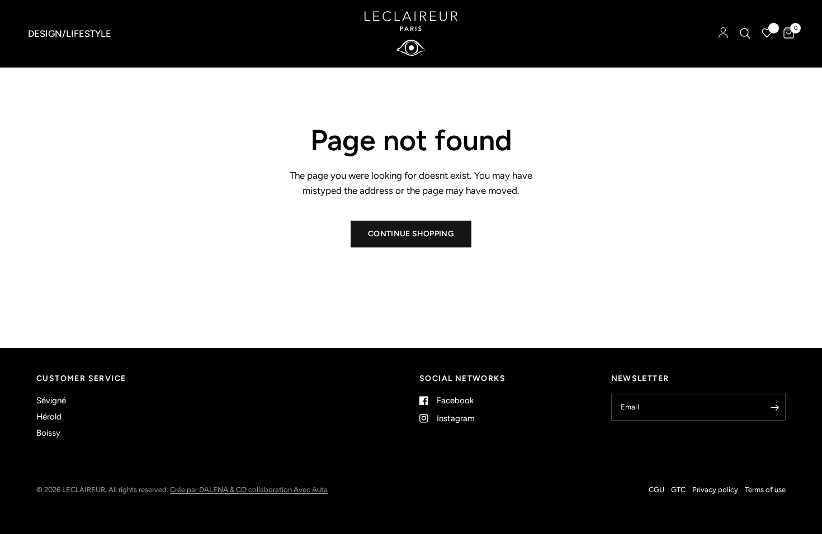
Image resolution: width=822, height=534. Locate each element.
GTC (678, 489)
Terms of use (765, 489)
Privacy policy (715, 489)
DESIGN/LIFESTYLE (69, 33)
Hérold (49, 417)
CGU (656, 489)
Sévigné (51, 400)
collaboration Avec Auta (288, 489)
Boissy (48, 433)
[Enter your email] (774, 407)
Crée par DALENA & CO (209, 489)
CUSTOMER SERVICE (81, 379)
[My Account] (723, 33)
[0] (786, 33)
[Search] (745, 33)
